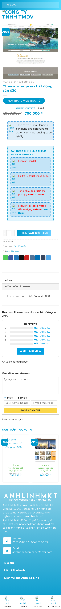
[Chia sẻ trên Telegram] (48, 257)
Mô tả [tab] (8, 280)
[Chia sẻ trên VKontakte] (32, 257)
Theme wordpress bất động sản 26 (15, 468)
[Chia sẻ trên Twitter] (16, 257)
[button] (57, 13)
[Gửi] (55, 5)
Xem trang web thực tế (24, 100)
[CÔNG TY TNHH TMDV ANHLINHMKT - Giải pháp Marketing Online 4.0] (19, 15)
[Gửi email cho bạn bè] (21, 257)
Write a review (30, 351)
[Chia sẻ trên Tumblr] (43, 257)
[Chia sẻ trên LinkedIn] (37, 257)
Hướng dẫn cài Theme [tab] (17, 286)
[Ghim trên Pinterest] (26, 257)
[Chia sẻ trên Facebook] (10, 257)
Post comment (30, 410)
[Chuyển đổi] (54, 563)
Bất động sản (27, 82)
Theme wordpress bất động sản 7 (45, 468)
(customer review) (25, 108)
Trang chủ (9, 82)
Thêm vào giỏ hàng (34, 233)
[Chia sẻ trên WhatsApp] (5, 257)
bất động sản (13, 251)
